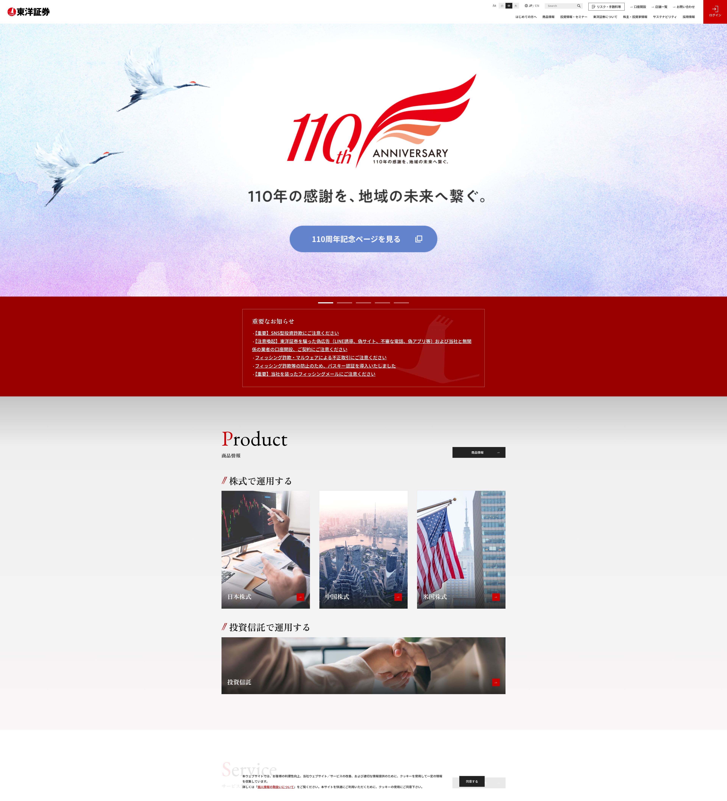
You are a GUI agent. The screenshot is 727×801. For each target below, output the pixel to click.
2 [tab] (344, 302)
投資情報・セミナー (573, 16)
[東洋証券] (29, 10)
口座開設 (640, 6)
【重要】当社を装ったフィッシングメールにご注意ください (315, 373)
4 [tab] (382, 302)
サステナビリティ (665, 16)
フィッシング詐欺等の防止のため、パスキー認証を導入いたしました (325, 365)
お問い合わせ (686, 6)
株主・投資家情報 (635, 16)
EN (537, 5)
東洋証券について (605, 16)
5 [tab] (401, 302)
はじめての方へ (526, 16)
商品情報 (548, 16)
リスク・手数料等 (609, 6)
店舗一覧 (661, 6)
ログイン (715, 15)
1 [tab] (325, 302)
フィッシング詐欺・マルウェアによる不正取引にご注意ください (321, 357)
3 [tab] (363, 302)
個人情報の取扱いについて (275, 787)
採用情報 (689, 16)
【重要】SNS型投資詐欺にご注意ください (297, 333)
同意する (472, 781)
